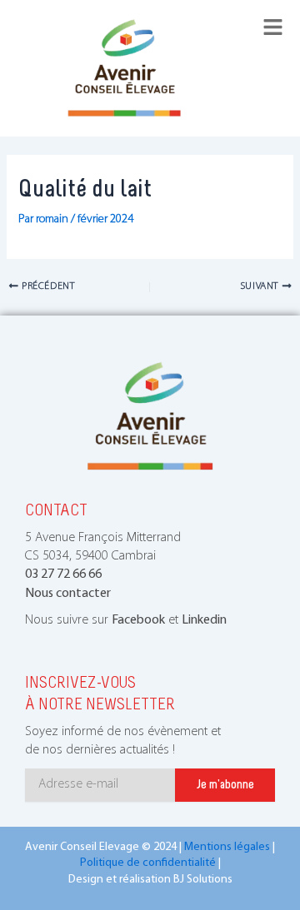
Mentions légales (227, 847)
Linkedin (204, 620)
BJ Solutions (202, 879)
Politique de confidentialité (148, 863)
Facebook (138, 620)
